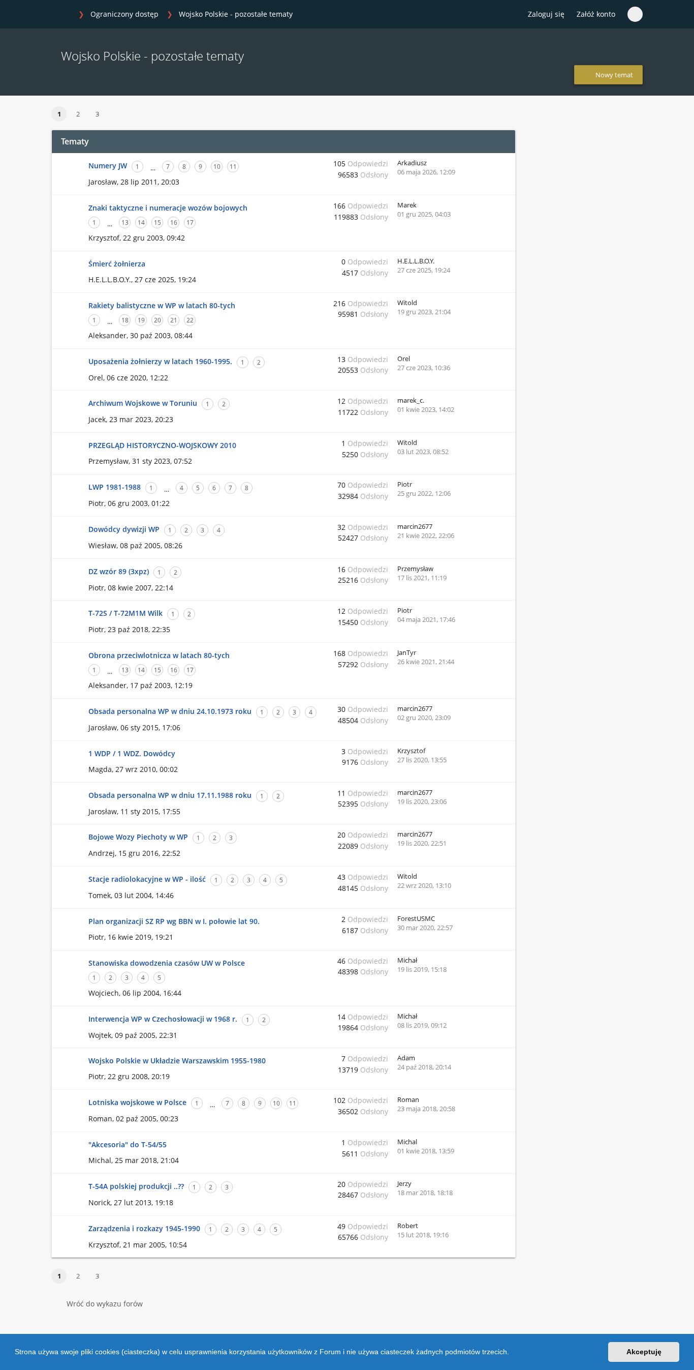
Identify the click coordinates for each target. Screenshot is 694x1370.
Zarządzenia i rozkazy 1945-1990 (144, 1228)
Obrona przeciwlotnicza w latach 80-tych (159, 655)
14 (141, 222)
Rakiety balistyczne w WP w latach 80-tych (161, 305)
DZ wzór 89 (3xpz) (118, 571)
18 (125, 320)
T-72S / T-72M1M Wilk (125, 613)
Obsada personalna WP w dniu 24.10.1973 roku (169, 711)
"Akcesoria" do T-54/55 (127, 1144)
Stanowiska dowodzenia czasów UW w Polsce (166, 963)
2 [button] (78, 113)
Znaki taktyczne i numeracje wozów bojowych (167, 208)
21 (173, 320)
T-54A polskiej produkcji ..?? (136, 1186)
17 (190, 222)
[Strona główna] (62, 15)
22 (190, 320)
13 (125, 222)
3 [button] (97, 113)
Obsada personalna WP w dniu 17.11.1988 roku (169, 795)
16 (173, 222)
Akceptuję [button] (643, 1352)
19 (141, 320)
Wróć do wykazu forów (105, 1303)
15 (157, 222)
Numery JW (107, 165)
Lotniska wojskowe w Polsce (137, 1102)
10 (216, 166)
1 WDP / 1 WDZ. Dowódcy (131, 753)
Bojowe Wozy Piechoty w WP (138, 837)
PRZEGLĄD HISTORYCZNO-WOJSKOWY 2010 (162, 445)
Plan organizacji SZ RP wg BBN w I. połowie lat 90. (174, 921)
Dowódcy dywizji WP (124, 529)
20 (157, 320)
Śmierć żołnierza (116, 264)
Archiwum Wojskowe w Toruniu (142, 403)
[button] (512, 1353)
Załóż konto (596, 14)
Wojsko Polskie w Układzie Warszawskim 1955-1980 (177, 1060)
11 (233, 166)
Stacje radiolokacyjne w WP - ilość (147, 879)
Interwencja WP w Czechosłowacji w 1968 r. (162, 1019)
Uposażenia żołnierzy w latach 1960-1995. (160, 361)
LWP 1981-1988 (114, 487)
